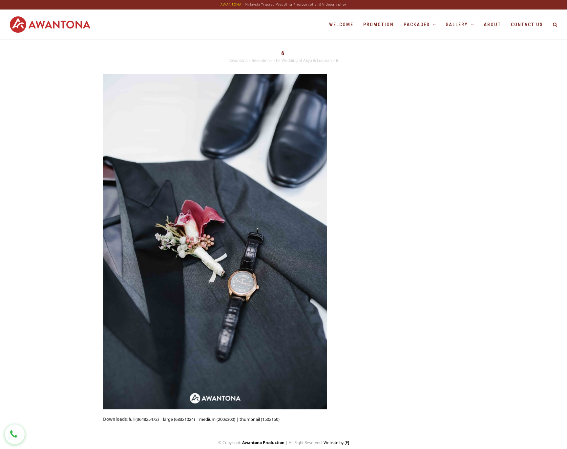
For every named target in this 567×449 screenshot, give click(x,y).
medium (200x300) (217, 419)
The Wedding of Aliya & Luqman (303, 60)
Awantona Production (263, 442)
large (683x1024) (179, 419)
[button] (555, 24)
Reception (261, 60)
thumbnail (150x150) (260, 419)
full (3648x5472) (144, 419)
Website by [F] (336, 442)
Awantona (238, 60)
